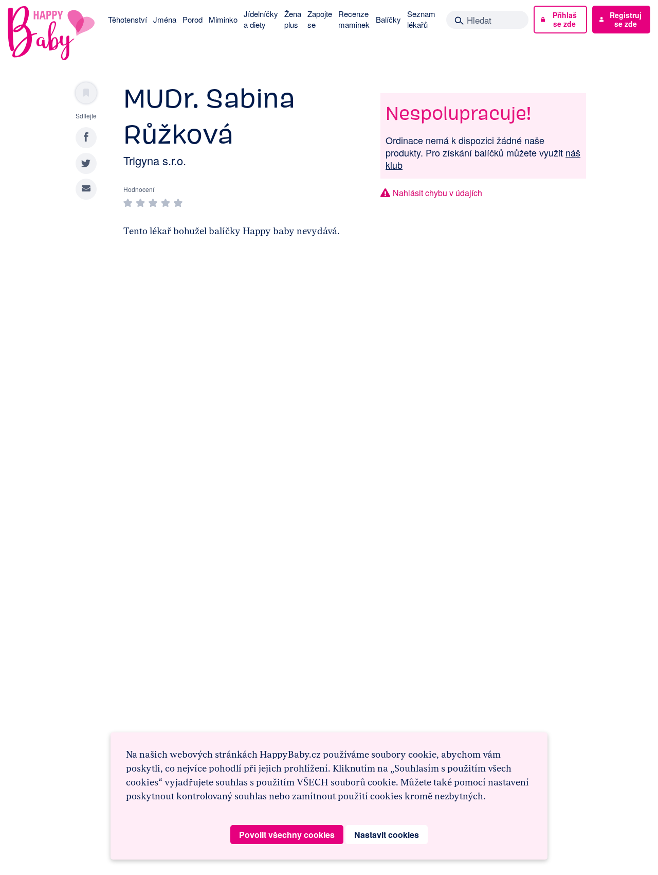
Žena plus (292, 19)
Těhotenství (127, 19)
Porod (192, 19)
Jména (164, 19)
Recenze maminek (354, 19)
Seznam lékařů (421, 19)
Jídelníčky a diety (261, 19)
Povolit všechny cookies (287, 835)
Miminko (223, 19)
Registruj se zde (626, 19)
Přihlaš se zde (565, 19)
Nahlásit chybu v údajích (437, 193)
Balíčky (388, 19)
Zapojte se (319, 19)
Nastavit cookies (386, 835)
